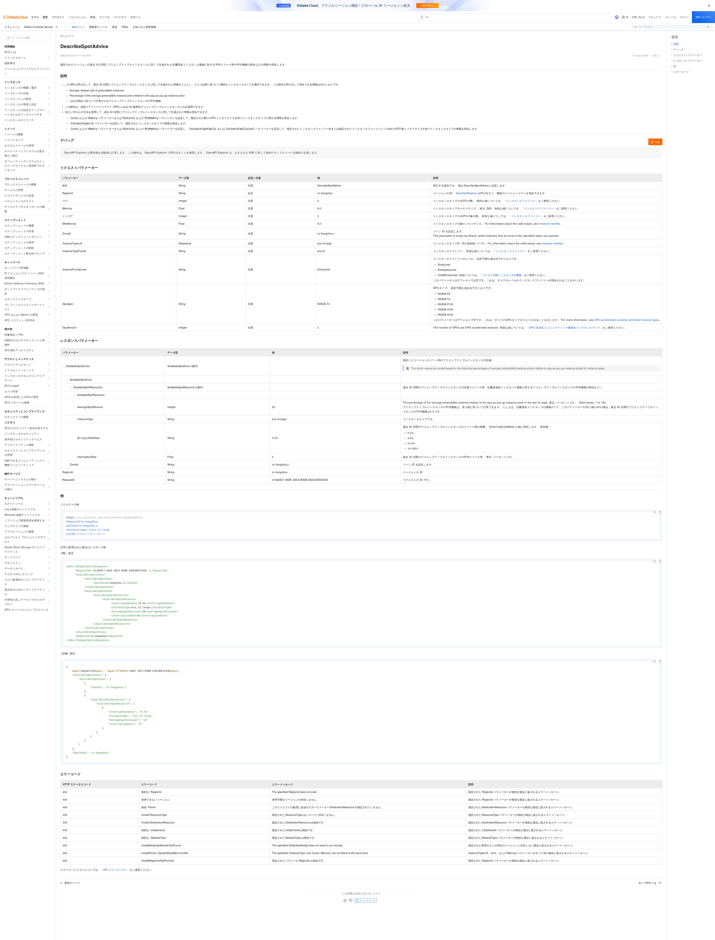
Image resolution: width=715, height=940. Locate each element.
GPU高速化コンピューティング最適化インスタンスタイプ (564, 327)
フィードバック (367, 900)
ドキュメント (12, 27)
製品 (655, 55)
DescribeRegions (467, 193)
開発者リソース (98, 27)
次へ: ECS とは (647, 883)
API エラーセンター (115, 870)
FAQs (125, 27)
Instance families (549, 223)
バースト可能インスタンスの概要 (501, 275)
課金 (114, 27)
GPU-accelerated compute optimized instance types (626, 320)
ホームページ (67, 35)
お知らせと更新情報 (144, 27)
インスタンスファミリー (520, 201)
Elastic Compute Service (38, 27)
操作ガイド (78, 27)
